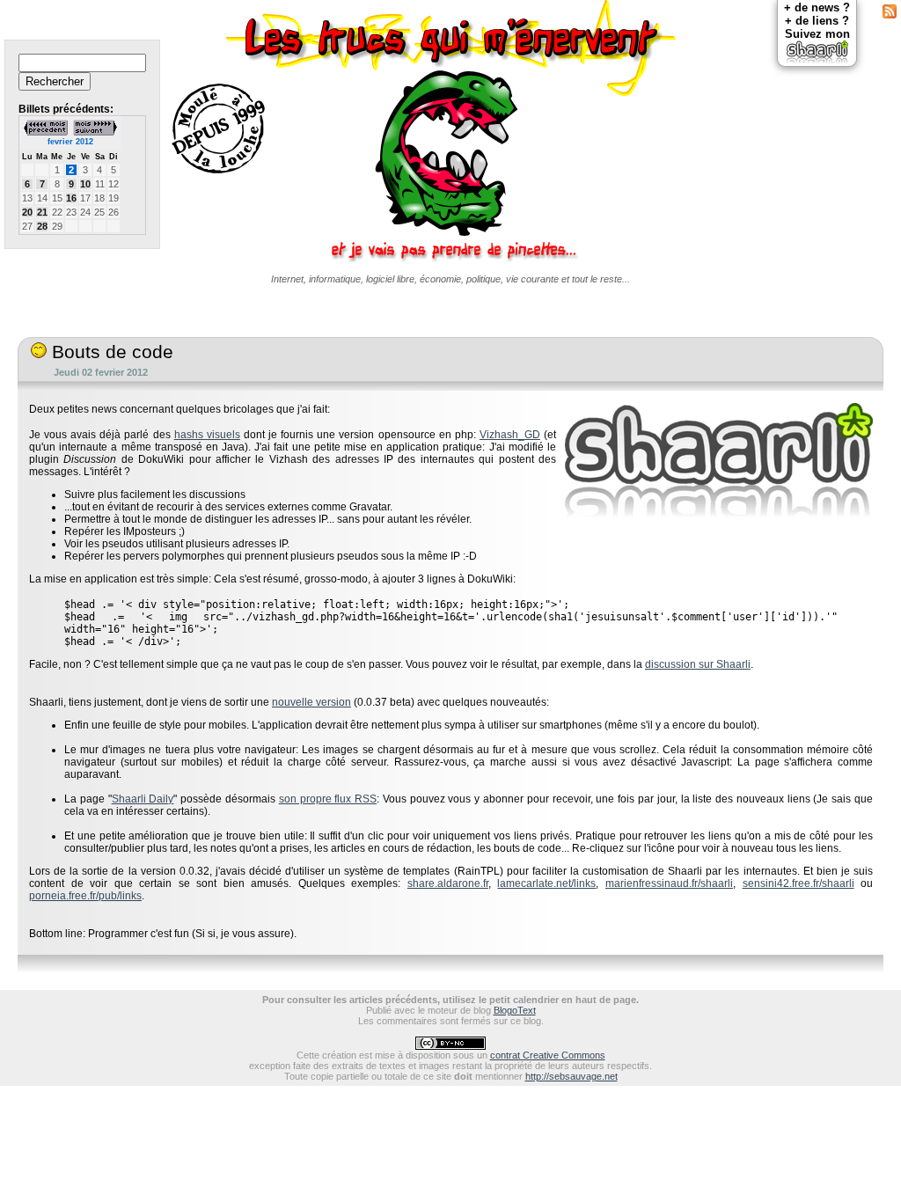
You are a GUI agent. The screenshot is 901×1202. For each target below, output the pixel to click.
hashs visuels (207, 435)
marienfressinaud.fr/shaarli (669, 883)
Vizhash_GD (510, 435)
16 (71, 198)
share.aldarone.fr (447, 883)
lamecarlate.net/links (546, 883)
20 (27, 212)
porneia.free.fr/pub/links (85, 896)
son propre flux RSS (328, 799)
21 (42, 212)
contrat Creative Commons (547, 1055)
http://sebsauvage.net (571, 1076)
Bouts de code (110, 352)
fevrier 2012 (70, 141)
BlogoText (515, 1010)
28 (42, 226)
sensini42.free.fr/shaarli (798, 883)
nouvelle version (311, 702)
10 (85, 184)
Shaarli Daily (143, 799)
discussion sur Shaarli (698, 664)
